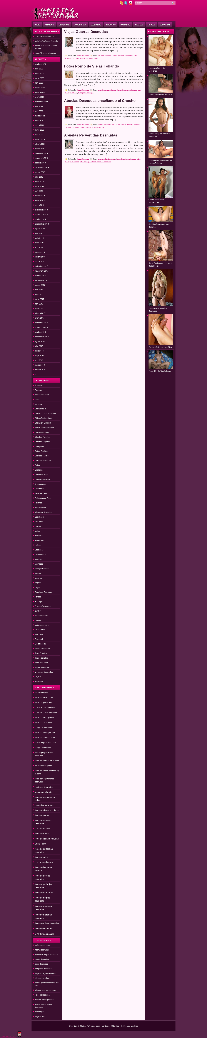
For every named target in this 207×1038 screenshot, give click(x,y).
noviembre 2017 (41, 270)
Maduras (111, 24)
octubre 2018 (40, 219)
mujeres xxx (40, 1016)
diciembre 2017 (41, 266)
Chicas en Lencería (43, 422)
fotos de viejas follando (88, 162)
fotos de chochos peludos (47, 810)
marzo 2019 (40, 195)
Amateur (49, 24)
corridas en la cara (44, 862)
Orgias (37, 587)
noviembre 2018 (41, 214)
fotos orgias (39, 1011)
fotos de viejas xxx (104, 162)
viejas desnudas (92, 58)
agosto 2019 (40, 172)
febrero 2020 (40, 144)
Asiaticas (38, 390)
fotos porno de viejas (85, 93)
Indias (37, 531)
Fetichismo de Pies (42, 498)
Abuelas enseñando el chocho (108, 124)
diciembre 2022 (41, 101)
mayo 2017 (39, 299)
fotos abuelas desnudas (106, 159)
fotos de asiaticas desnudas (43, 822)
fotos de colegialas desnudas (44, 850)
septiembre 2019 (42, 167)
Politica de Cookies (129, 1025)
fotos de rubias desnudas (47, 923)
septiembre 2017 (42, 280)
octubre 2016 (40, 332)
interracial (39, 535)
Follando (38, 502)
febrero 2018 (40, 256)
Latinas (38, 545)
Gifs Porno (39, 521)
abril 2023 (39, 82)
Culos (37, 465)
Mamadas (125, 24)
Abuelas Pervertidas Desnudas (90, 135)
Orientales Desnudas (43, 592)
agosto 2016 (40, 341)
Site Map (115, 1025)
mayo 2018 (39, 242)
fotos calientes (42, 833)
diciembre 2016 (41, 322)
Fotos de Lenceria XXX (44, 36)
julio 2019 (39, 176)
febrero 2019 (40, 200)
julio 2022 (39, 106)
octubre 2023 (40, 64)
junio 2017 (39, 294)
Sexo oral (39, 639)
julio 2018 (39, 233)
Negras (139, 24)
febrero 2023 (40, 92)
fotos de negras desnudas (42, 899)
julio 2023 (39, 68)
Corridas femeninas (43, 460)
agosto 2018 (40, 228)
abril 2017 (39, 303)
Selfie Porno (40, 629)
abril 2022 (39, 111)
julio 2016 (39, 346)
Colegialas (39, 446)
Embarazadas (40, 484)
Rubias (151, 24)
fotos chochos (40, 507)
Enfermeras (39, 488)
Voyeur (38, 676)
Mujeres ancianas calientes (75, 58)
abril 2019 (39, 191)
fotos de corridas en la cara (47, 760)
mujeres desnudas (42, 945)
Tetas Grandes (41, 653)
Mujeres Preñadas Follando (46, 41)
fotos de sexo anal (43, 928)
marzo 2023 (40, 87)
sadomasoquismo (42, 625)
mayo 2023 (39, 78)
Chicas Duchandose (43, 418)
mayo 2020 (39, 129)
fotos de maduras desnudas (43, 908)
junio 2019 (39, 181)
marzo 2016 (40, 364)
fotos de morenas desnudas (43, 916)
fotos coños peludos (44, 722)
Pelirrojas (39, 601)
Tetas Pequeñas (41, 662)
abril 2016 (39, 360)
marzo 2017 (40, 308)
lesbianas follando (43, 791)
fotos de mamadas (44, 892)
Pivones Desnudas (42, 606)
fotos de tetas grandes (45, 717)
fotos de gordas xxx (43, 702)
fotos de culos (41, 857)
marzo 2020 (40, 139)
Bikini (37, 399)
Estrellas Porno (41, 493)
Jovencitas (80, 24)
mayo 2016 (39, 355)
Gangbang (39, 516)
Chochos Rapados (42, 441)
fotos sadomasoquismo (45, 737)
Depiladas (64, 24)
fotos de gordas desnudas (42, 877)
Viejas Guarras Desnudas (86, 32)
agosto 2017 (40, 285)
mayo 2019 (39, 186)
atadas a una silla (42, 394)
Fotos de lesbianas (42, 994)
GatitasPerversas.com (90, 1025)
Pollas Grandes (41, 615)
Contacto (106, 1025)
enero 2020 (39, 148)
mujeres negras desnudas (45, 973)
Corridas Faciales (42, 455)
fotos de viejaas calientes (107, 90)
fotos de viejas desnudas (47, 838)
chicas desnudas (42, 959)
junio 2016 (39, 350)
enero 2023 (39, 97)
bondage (38, 404)
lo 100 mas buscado (44, 933)
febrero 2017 (40, 313)
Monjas (38, 573)
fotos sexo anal (42, 815)
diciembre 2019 (41, 153)
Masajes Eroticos (42, 568)
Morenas (38, 578)
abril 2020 (39, 134)
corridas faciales (42, 828)
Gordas (38, 526)
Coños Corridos (41, 451)
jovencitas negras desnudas (46, 954)
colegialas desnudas (44, 727)
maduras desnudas (44, 786)
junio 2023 (39, 73)
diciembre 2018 (41, 209)
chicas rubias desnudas (45, 707)
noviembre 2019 (41, 158)
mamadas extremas (44, 805)
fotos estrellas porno (44, 697)
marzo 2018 (40, 252)
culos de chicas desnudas (46, 712)
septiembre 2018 (42, 223)
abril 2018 (39, 247)
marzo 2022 (40, 115)
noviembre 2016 (41, 327)
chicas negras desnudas (45, 742)
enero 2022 (39, 125)
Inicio (37, 24)
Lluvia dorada (40, 554)
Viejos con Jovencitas (44, 672)
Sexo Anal (165, 24)
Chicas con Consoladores (45, 413)
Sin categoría (40, 643)
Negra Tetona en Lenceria (45, 53)
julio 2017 (39, 289)
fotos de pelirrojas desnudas (43, 886)
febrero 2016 (40, 369)
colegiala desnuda (43, 747)
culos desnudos (41, 963)
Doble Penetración (42, 479)
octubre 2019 (40, 162)
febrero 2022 (40, 120)
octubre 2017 (40, 275)
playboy (38, 610)
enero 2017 (39, 317)
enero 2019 (39, 205)
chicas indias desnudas (44, 427)
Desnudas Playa (41, 474)
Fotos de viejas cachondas (107, 55)
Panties (38, 596)
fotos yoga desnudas (43, 512)
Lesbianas (96, 24)
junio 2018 (39, 238)
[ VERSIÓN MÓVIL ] (8, 1036)
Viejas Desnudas (42, 667)
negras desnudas (42, 949)
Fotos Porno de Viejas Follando (91, 66)
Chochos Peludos (42, 437)
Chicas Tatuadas (42, 432)
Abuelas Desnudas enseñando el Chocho (100, 101)
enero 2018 (39, 261)
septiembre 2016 (42, 336)
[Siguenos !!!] (126, 4)
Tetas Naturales (41, 657)
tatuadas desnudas (43, 648)
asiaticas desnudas (43, 765)
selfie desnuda (41, 692)
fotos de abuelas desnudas (130, 124)
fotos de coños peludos (45, 732)
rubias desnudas (42, 978)
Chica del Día (40, 408)
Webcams (39, 681)
